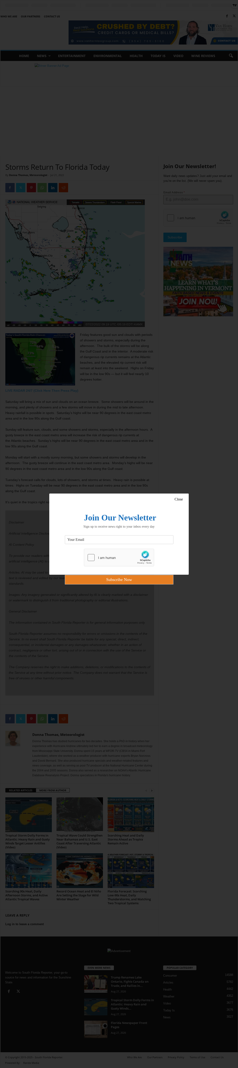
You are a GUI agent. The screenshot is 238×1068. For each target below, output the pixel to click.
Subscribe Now (119, 579)
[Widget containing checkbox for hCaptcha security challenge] (119, 557)
